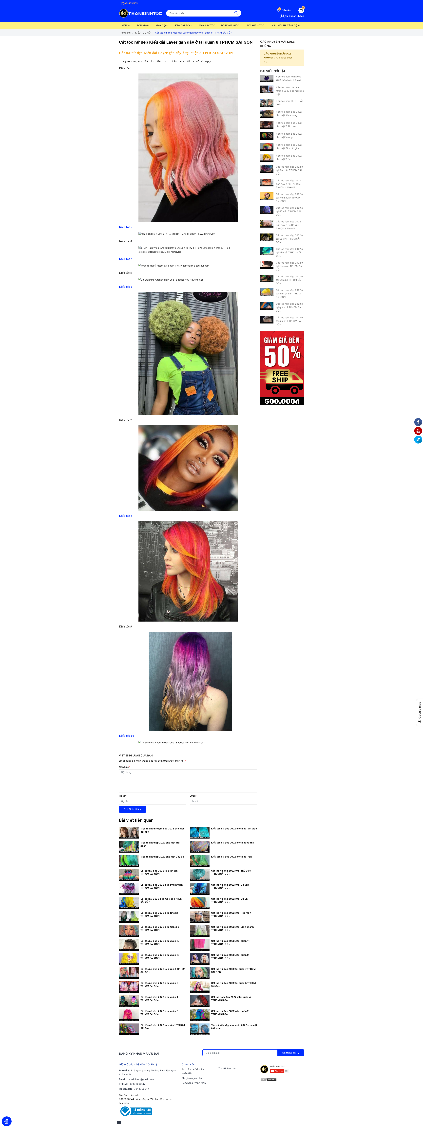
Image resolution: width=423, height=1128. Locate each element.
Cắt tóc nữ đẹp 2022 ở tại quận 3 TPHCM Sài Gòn (159, 1013)
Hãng (125, 25)
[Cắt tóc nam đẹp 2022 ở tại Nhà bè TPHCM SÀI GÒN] (266, 251)
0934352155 (131, 3)
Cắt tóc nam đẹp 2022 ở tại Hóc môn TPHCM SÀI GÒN (289, 266)
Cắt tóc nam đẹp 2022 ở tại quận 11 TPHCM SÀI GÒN (289, 321)
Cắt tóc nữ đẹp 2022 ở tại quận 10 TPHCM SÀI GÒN (159, 956)
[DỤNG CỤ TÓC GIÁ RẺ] (282, 368)
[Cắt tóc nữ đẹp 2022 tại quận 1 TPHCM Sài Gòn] (129, 1029)
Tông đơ (142, 25)
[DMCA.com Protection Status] (268, 1079)
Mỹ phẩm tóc (256, 25)
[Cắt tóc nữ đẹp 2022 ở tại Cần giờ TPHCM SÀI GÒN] (129, 931)
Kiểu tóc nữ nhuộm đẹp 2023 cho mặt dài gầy (162, 830)
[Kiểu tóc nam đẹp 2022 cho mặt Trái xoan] (266, 125)
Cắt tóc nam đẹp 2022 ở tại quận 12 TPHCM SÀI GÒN (289, 307)
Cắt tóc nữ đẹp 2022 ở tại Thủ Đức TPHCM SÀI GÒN (231, 872)
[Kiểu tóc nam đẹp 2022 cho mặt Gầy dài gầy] (266, 147)
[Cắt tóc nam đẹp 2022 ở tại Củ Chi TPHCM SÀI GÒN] (266, 237)
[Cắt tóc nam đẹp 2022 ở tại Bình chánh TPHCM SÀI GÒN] (266, 292)
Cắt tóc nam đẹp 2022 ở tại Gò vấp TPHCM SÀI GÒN (289, 211)
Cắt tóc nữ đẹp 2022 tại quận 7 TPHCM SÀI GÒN (233, 970)
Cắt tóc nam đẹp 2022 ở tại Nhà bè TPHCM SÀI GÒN (289, 252)
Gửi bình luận (132, 809)
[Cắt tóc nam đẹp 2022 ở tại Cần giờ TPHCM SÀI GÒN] (266, 278)
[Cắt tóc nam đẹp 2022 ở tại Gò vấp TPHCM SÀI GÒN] (266, 210)
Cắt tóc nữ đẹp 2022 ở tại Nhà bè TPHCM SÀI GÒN (159, 914)
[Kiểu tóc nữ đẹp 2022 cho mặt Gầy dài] (129, 861)
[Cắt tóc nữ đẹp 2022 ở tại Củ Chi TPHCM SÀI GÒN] (200, 903)
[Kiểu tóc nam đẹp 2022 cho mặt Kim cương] (266, 114)
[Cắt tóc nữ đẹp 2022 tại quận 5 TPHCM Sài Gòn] (200, 987)
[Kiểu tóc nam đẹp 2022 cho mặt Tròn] (266, 158)
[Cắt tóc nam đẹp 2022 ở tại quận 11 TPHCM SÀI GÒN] (266, 319)
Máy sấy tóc (207, 25)
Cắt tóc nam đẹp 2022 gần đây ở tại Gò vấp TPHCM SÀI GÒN (288, 225)
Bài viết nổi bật (273, 71)
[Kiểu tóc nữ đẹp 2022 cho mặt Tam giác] (200, 833)
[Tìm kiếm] (236, 13)
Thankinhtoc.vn (227, 1068)
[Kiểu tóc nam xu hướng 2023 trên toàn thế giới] (266, 78)
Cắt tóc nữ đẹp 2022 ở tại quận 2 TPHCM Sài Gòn (230, 1013)
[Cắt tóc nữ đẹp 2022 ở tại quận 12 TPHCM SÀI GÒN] (129, 945)
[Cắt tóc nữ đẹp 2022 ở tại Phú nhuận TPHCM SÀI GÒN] (129, 889)
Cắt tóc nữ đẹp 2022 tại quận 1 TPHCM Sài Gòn (162, 1027)
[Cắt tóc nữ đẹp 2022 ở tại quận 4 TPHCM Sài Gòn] (129, 1001)
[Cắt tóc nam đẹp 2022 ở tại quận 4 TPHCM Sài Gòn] (200, 1001)
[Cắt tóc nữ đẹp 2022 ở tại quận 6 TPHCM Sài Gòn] (129, 987)
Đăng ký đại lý (290, 1052)
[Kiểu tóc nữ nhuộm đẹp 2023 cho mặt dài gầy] (129, 833)
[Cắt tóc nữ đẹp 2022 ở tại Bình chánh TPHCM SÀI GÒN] (200, 931)
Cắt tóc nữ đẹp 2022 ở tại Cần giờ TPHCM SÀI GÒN (159, 928)
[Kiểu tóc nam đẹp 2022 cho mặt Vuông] (266, 136)
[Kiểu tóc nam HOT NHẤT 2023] (266, 103)
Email (193, 795)
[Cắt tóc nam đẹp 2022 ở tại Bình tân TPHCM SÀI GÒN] (266, 169)
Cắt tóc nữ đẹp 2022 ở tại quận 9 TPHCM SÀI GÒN (230, 956)
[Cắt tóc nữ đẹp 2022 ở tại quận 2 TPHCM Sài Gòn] (200, 1015)
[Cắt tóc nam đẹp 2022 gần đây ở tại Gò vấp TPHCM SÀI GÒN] (266, 224)
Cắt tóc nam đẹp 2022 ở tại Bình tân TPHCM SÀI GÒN (289, 170)
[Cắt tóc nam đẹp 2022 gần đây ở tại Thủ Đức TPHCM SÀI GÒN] (266, 182)
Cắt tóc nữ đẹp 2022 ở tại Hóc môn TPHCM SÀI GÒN (231, 914)
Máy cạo (162, 25)
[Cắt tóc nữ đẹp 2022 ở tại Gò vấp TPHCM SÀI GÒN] (200, 889)
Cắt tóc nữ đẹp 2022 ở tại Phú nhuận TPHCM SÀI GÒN (161, 886)
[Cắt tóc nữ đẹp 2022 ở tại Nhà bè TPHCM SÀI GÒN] (129, 917)
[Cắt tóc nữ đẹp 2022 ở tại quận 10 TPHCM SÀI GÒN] (129, 959)
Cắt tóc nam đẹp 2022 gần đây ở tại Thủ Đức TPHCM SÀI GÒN (288, 184)
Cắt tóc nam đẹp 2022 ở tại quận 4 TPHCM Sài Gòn (231, 999)
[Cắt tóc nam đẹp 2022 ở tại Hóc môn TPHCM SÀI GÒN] (266, 265)
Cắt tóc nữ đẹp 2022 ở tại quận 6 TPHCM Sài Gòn (159, 984)
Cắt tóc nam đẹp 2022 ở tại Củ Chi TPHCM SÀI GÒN (289, 239)
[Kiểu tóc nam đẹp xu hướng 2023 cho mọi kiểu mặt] (266, 89)
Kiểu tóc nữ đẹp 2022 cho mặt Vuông (232, 842)
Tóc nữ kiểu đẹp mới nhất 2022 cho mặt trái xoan (234, 1027)
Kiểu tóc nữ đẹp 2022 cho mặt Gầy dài (162, 856)
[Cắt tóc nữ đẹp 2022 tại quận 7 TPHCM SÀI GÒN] (200, 973)
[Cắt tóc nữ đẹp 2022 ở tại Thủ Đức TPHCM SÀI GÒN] (200, 875)
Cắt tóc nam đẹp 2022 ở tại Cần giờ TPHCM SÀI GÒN (289, 280)
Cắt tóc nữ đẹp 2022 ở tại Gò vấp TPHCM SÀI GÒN (230, 886)
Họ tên (123, 795)
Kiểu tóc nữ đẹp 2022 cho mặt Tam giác (234, 828)
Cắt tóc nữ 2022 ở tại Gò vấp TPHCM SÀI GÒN (161, 900)
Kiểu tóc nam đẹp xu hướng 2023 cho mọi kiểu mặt (290, 91)
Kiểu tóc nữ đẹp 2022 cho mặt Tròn (231, 856)
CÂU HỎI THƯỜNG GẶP (286, 25)
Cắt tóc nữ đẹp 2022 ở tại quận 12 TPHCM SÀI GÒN (159, 942)
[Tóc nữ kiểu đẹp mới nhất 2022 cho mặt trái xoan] (200, 1029)
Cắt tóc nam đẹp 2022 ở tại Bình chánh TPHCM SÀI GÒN (289, 293)
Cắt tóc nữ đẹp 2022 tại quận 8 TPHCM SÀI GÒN (162, 970)
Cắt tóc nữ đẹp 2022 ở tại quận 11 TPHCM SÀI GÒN (230, 942)
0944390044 (141, 1088)
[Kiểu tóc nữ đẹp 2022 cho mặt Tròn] (200, 861)
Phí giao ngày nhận (192, 1078)
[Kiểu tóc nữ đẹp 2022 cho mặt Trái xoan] (129, 847)
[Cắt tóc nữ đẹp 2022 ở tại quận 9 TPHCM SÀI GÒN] (200, 959)
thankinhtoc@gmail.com (140, 1079)
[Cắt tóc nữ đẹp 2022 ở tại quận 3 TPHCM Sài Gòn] (129, 1015)
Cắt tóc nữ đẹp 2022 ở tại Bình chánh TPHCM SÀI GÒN (232, 928)
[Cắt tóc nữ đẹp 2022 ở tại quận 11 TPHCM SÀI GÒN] (200, 945)
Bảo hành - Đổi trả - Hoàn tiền (193, 1071)
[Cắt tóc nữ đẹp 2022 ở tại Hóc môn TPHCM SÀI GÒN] (200, 917)
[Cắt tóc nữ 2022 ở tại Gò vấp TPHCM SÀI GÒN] (129, 903)
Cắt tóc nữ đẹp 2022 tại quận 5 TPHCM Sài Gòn (233, 984)
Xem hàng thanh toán (194, 1082)
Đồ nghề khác (230, 25)
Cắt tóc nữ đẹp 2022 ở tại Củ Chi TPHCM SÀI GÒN (230, 900)
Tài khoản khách (294, 16)
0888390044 (138, 1084)
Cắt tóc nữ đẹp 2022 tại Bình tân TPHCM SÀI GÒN (159, 872)
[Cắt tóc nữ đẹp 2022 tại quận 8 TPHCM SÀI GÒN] (129, 973)
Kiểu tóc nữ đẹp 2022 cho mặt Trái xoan (160, 844)
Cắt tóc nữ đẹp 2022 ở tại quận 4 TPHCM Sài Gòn (159, 999)
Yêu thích (286, 10)
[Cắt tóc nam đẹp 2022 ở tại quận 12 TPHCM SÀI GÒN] (266, 306)
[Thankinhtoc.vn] (141, 12)
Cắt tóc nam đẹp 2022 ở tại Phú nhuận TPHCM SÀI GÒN (289, 197)
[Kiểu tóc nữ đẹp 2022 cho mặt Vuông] (200, 847)
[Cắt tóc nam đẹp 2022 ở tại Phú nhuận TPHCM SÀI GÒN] (266, 196)
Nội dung (124, 767)
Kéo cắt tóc (183, 25)
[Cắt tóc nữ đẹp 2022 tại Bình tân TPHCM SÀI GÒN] (129, 875)
